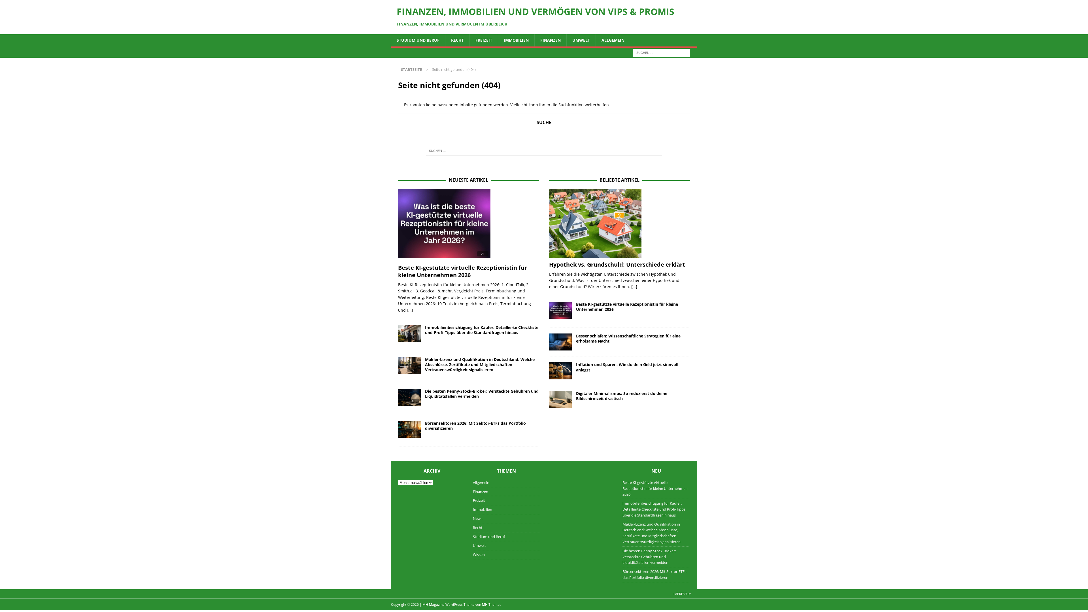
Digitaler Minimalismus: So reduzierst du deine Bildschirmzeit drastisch (621, 396)
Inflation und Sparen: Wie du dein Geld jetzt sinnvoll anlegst (627, 367)
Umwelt (581, 40)
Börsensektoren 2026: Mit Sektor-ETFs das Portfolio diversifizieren (475, 425)
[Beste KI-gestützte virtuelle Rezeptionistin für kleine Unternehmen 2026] (468, 225)
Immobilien (516, 40)
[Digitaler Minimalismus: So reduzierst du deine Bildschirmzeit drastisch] (560, 399)
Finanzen (550, 40)
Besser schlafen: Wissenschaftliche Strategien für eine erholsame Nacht (628, 338)
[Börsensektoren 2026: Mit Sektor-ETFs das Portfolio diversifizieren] (409, 431)
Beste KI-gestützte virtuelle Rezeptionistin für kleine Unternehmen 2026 (462, 271)
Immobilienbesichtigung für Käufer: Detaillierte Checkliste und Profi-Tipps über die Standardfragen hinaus (481, 330)
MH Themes (491, 604)
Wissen (479, 554)
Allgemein (613, 40)
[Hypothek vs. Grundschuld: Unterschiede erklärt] (619, 223)
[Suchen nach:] (661, 52)
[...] (410, 310)
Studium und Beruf (418, 40)
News (477, 518)
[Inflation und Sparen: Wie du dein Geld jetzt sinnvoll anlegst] (560, 370)
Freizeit (483, 40)
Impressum (682, 594)
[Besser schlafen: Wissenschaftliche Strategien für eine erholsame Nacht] (560, 341)
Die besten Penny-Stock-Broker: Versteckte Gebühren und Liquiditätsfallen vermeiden (482, 393)
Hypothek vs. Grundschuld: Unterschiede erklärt (617, 264)
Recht (457, 40)
